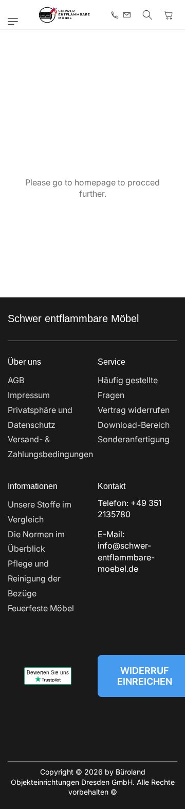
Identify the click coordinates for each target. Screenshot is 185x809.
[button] (15, 21)
